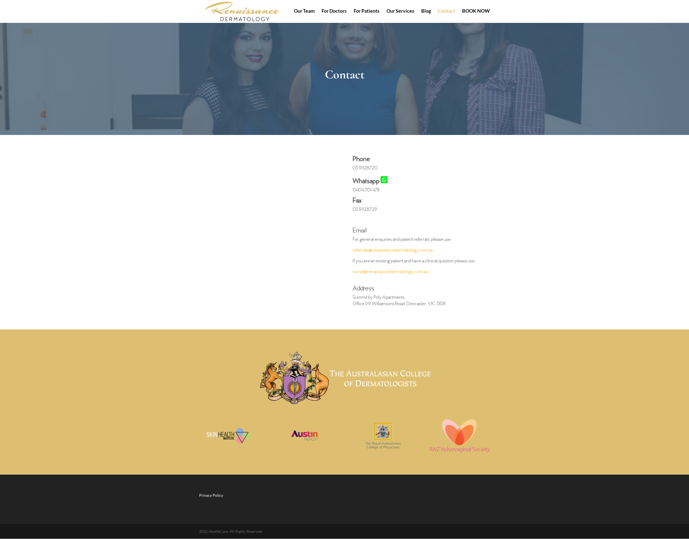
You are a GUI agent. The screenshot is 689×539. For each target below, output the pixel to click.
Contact (446, 11)
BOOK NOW (476, 11)
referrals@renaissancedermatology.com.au (393, 250)
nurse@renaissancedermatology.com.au (390, 272)
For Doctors (334, 11)
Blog (426, 11)
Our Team (304, 11)
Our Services (400, 11)
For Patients (366, 11)
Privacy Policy (211, 495)
